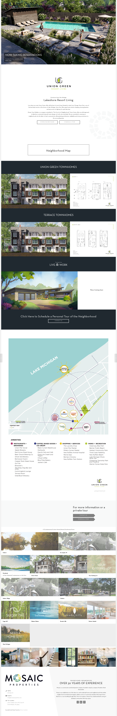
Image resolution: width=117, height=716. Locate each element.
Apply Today (8, 60)
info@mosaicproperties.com (14, 697)
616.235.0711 (10, 692)
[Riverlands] (1, 358)
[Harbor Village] (116, 358)
